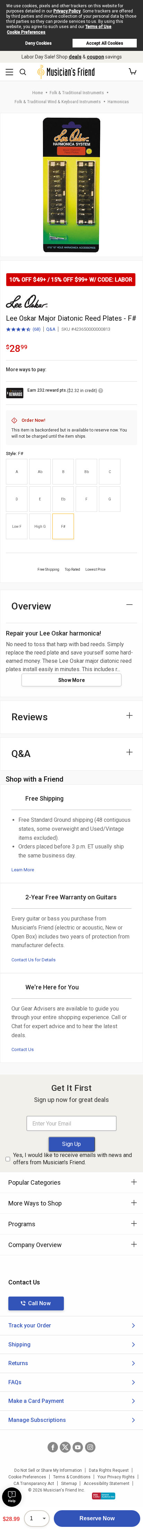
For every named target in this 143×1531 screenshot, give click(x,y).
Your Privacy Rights (116, 1477)
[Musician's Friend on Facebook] (53, 1447)
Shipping (19, 1344)
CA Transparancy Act (34, 1483)
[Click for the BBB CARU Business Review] (103, 1496)
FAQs (15, 1382)
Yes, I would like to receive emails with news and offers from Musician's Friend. (72, 1159)
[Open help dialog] (12, 1497)
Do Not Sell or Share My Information (48, 1470)
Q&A (51, 329)
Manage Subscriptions (37, 1420)
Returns (18, 1363)
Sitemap (69, 1483)
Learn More (22, 869)
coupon (95, 57)
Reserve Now (97, 1518)
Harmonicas (118, 101)
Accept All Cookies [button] (104, 43)
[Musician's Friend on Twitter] (65, 1447)
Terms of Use (98, 26)
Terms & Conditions (72, 1477)
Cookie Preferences (26, 32)
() (23, 330)
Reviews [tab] (29, 717)
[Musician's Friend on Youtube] (78, 1447)
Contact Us (22, 1049)
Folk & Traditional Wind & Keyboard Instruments (58, 101)
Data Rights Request (109, 1470)
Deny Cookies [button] (38, 43)
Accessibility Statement (106, 1483)
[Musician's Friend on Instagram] (90, 1447)
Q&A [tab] (21, 753)
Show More (71, 680)
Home (37, 92)
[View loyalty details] (100, 391)
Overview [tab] (31, 606)
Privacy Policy (67, 11)
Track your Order (29, 1325)
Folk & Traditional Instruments (77, 92)
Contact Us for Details (33, 959)
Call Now (39, 1303)
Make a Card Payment (36, 1401)
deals (75, 57)
